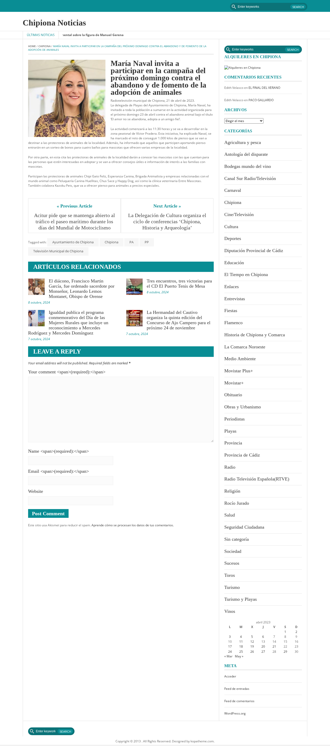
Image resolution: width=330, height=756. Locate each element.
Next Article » (167, 206)
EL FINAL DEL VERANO (264, 87)
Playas (230, 431)
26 (252, 651)
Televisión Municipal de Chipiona (58, 251)
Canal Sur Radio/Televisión (250, 178)
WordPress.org (235, 713)
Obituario (233, 394)
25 (241, 651)
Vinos (229, 611)
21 (274, 646)
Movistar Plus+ (238, 370)
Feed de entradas (236, 688)
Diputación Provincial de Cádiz (253, 250)
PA (131, 242)
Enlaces (231, 286)
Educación (234, 262)
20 (263, 646)
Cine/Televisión (239, 214)
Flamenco (233, 322)
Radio (229, 467)
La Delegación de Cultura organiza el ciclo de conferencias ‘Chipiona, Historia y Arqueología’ (168, 221)
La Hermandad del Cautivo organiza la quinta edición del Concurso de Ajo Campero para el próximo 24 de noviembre (178, 320)
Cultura (231, 226)
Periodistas (234, 419)
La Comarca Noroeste (244, 346)
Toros (229, 575)
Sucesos (231, 563)
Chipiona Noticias (54, 22)
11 (241, 641)
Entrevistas (234, 298)
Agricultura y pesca (242, 142)
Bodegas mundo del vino (247, 166)
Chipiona (44, 46)
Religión (232, 491)
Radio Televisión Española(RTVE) (256, 479)
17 (230, 646)
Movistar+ (234, 382)
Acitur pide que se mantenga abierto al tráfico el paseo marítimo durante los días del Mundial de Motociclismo (74, 221)
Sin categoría (236, 539)
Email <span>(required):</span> (58, 471)
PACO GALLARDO (261, 100)
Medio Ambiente (240, 358)
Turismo (232, 587)
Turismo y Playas (240, 599)
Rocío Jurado (236, 503)
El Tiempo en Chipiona (246, 274)
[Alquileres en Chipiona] (242, 67)
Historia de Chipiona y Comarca (254, 334)
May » (239, 656)
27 (263, 651)
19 (252, 646)
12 (252, 641)
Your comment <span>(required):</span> (66, 372)
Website (35, 491)
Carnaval (232, 190)
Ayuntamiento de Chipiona (73, 242)
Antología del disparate (246, 154)
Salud (229, 515)
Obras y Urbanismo (242, 406)
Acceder (230, 676)
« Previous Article (74, 206)
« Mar (228, 656)
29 (285, 651)
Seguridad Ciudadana (244, 527)
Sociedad (232, 551)
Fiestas (230, 310)
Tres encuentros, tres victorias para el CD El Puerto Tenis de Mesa (179, 283)
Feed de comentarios (239, 701)
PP (147, 242)
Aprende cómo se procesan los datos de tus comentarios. (133, 525)
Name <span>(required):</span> (58, 451)
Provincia (233, 442)
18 (241, 646)
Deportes (232, 238)
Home (32, 46)
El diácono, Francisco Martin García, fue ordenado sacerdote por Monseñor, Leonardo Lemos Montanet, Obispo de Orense (81, 288)
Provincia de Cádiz (242, 455)
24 (230, 651)
